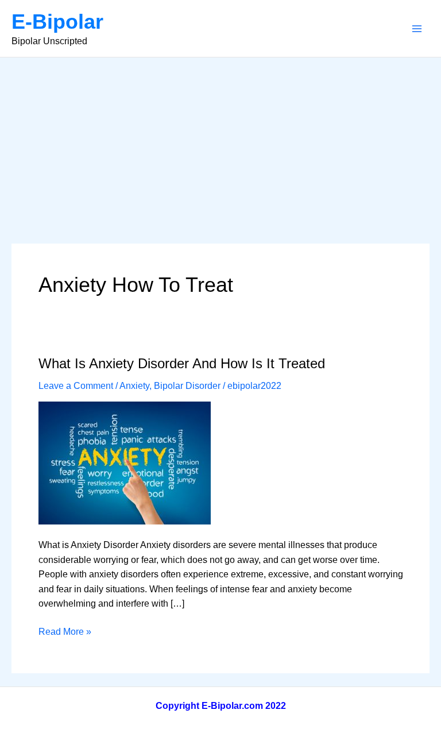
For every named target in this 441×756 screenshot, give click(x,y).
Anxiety (134, 386)
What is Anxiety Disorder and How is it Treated (181, 363)
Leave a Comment (75, 386)
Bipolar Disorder (187, 386)
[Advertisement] (220, 143)
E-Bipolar (57, 21)
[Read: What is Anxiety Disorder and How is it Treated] (124, 462)
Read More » (64, 632)
